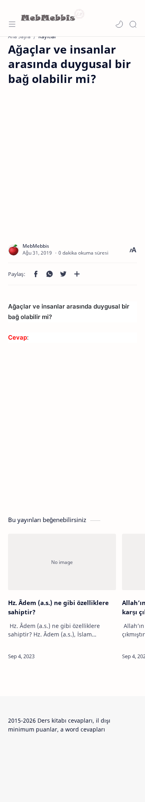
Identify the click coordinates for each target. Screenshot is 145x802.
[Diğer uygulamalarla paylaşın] (77, 274)
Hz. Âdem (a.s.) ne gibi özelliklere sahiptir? (58, 607)
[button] (119, 24)
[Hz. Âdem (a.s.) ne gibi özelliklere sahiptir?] (62, 562)
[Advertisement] (72, 158)
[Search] (133, 24)
